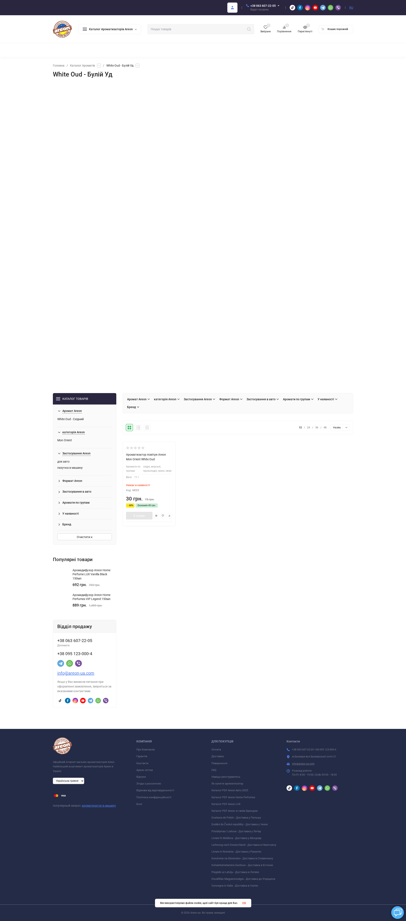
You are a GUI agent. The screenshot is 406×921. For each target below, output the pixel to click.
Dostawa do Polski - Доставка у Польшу (236, 817)
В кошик (139, 515)
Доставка (217, 756)
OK (244, 903)
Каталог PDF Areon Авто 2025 (229, 790)
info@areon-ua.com (75, 673)
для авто (63, 461)
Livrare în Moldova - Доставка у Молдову (236, 838)
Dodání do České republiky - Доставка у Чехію (239, 824)
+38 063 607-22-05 (263, 5)
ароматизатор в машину (99, 805)
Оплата (216, 749)
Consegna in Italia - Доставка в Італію (234, 885)
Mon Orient (64, 440)
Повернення (219, 763)
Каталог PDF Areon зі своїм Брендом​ (234, 810)
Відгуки (141, 776)
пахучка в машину (70, 467)
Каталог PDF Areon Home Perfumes (233, 797)
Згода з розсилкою (148, 783)
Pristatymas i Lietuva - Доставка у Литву (236, 831)
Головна (58, 65)
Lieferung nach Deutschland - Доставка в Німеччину (243, 844)
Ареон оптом (144, 770)
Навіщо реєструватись (225, 776)
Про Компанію (145, 749)
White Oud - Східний (70, 419)
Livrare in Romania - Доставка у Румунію (236, 851)
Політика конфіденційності (153, 797)
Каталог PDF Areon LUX (225, 804)
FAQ (213, 770)
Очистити (84, 537)
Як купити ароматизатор (227, 783)
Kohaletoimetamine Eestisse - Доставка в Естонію (242, 865)
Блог (139, 804)
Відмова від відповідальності (155, 790)
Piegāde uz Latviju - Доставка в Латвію (235, 872)
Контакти (142, 763)
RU (351, 7)
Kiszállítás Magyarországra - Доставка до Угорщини (243, 878)
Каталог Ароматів (82, 65)
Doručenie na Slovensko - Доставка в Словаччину (242, 858)
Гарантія (141, 756)
